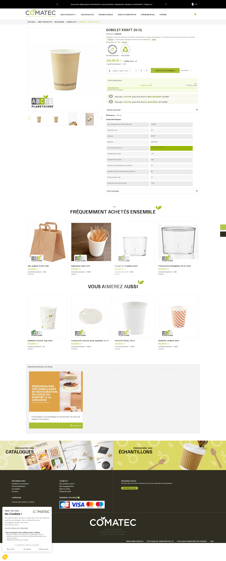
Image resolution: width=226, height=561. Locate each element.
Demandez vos (142, 448)
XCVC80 (110, 40)
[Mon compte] (186, 13)
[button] (177, 13)
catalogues (20, 452)
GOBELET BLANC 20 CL (125, 340)
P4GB (154, 40)
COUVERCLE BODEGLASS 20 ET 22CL (174, 266)
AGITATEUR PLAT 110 (80, 266)
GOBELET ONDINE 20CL (168, 340)
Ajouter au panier (165, 70)
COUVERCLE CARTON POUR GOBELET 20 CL (90, 340)
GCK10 (124, 42)
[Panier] (194, 13)
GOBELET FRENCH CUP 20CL (40, 340)
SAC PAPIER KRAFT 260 (38, 266)
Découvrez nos (24, 448)
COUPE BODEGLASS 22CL (126, 266)
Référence (110, 34)
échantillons (135, 452)
